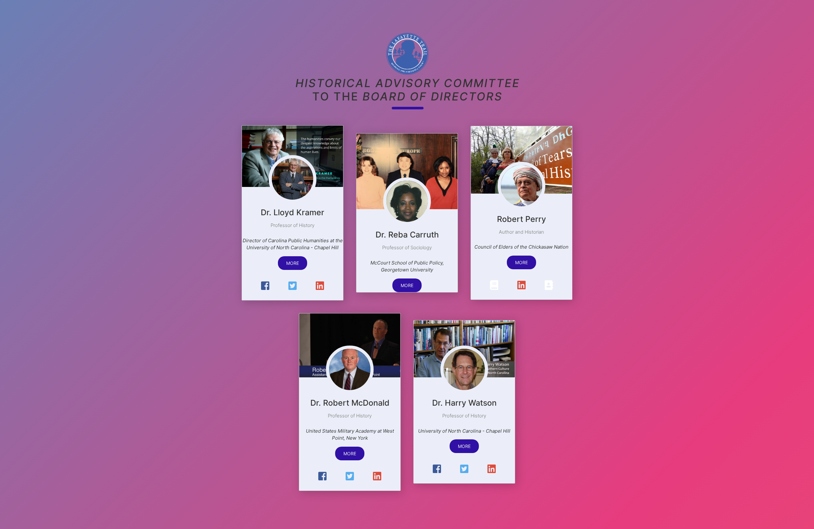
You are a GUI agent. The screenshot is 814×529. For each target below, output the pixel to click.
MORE (292, 263)
